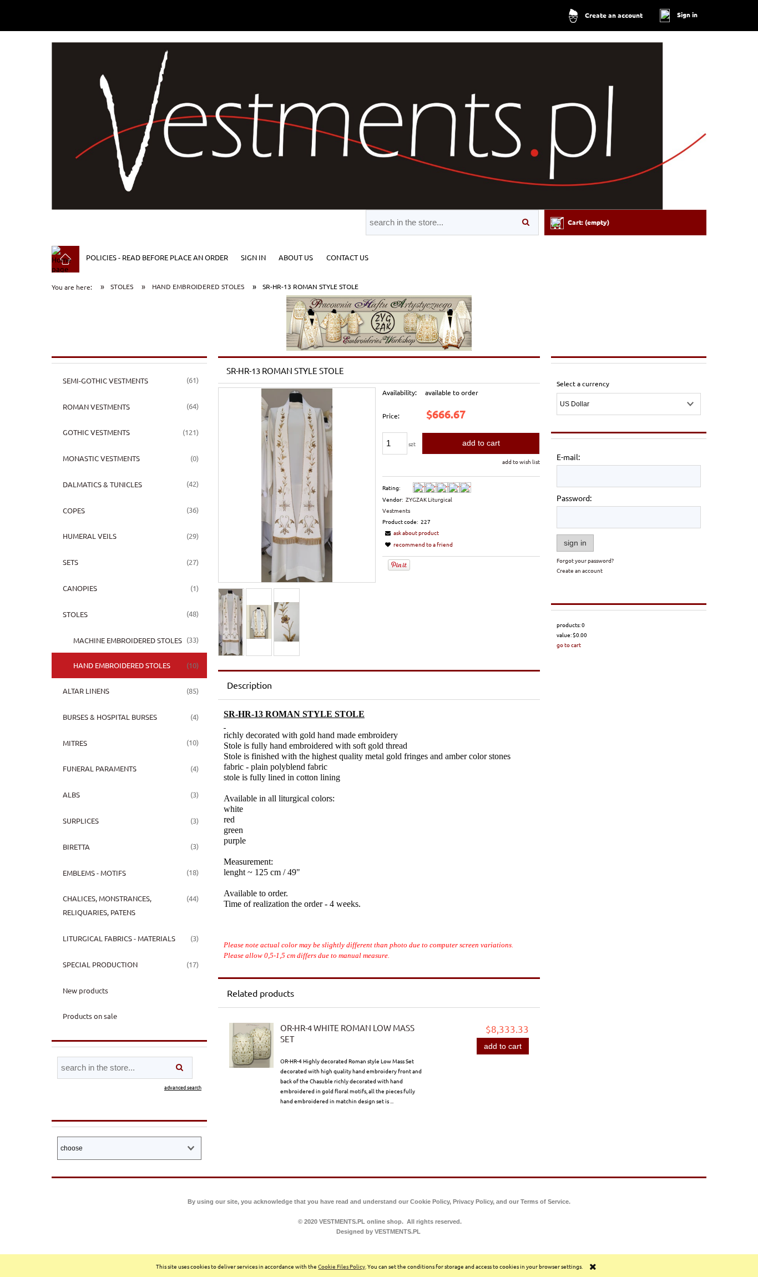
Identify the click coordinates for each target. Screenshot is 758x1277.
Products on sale (90, 1016)
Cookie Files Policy (341, 1266)
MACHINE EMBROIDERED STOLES (127, 640)
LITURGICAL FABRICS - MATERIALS (119, 938)
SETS (70, 562)
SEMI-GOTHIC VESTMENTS (105, 380)
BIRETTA (76, 846)
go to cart (569, 644)
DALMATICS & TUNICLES (102, 484)
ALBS (71, 794)
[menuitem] (156, 257)
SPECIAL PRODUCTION (100, 964)
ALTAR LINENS (86, 690)
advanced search (182, 1087)
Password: (574, 498)
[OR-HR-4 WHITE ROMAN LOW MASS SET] (251, 1045)
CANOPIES (80, 588)
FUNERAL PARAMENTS (100, 768)
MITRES (75, 743)
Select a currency (583, 383)
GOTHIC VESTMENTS (96, 432)
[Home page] (379, 121)
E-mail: (568, 457)
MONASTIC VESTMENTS (101, 458)
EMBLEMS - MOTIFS (94, 872)
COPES (74, 510)
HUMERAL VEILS (90, 536)
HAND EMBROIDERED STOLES (121, 665)
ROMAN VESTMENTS (96, 406)
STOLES (75, 614)
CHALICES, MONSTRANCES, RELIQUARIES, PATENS (107, 905)
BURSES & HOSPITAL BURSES (110, 716)
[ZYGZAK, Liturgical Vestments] (379, 322)
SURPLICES (81, 820)
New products (85, 990)
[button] (410, 532)
